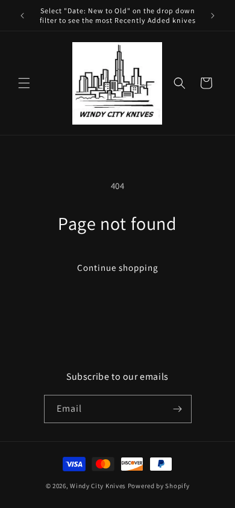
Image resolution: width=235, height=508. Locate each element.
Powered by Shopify (159, 486)
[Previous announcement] (22, 15)
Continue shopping (117, 267)
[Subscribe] (177, 409)
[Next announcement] (212, 15)
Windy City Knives (98, 486)
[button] (24, 83)
